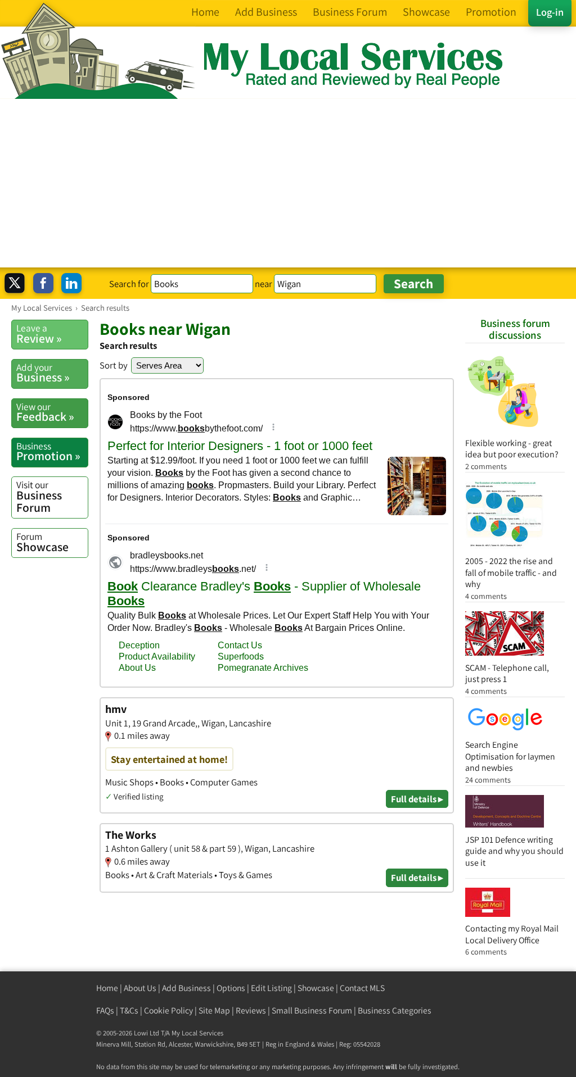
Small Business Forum (312, 1010)
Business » (43, 373)
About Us (140, 988)
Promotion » (48, 451)
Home (107, 988)
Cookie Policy (168, 1010)
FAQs (105, 1010)
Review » (39, 333)
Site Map (214, 1010)
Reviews (251, 1010)
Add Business (186, 988)
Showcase (42, 542)
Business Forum (39, 496)
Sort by (114, 365)
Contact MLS (362, 988)
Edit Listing (271, 988)
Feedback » (45, 412)
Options (231, 988)
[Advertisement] (288, 183)
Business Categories (394, 1010)
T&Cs (129, 1010)
